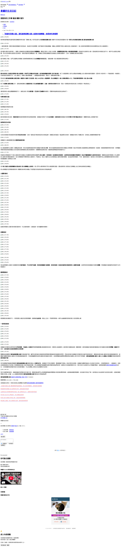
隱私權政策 (68, 528)
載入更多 (3, 436)
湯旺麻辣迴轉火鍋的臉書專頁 (35, 383)
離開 (8, 545)
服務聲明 (74, 528)
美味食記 (11, 429)
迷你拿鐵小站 (4, 417)
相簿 (4, 24)
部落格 (5, 26)
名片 (4, 28)
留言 (16, 425)
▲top (2, 434)
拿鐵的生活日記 (8, 11)
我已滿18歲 (3, 545)
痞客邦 (13, 425)
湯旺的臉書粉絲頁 (111, 365)
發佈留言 (3, 445)
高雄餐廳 (11, 431)
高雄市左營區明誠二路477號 (19, 377)
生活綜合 (12, 21)
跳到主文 (3, 14)
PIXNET (50, 528)
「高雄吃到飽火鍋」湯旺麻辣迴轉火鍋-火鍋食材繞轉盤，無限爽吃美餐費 (30, 34)
